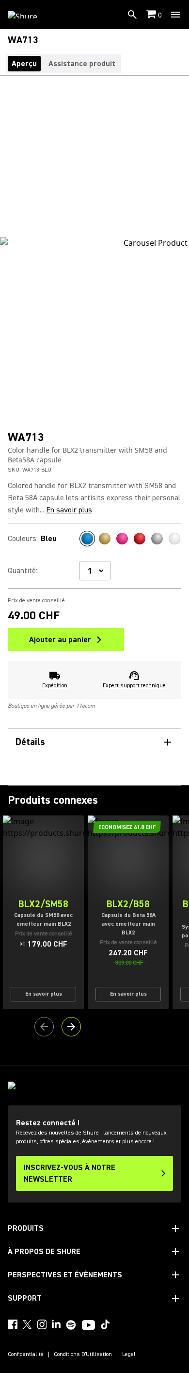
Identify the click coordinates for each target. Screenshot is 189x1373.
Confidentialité (26, 1354)
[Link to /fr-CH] (29, 14)
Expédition (54, 685)
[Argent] (157, 538)
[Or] (104, 538)
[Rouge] (139, 538)
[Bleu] (87, 538)
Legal (129, 1354)
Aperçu (24, 63)
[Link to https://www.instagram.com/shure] (42, 1324)
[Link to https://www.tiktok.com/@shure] (105, 1324)
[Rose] (122, 538)
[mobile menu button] (175, 14)
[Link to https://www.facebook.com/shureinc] (12, 1324)
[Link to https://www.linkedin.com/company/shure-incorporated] (56, 1324)
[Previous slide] (44, 1026)
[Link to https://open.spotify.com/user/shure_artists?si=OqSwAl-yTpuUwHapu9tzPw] (71, 1325)
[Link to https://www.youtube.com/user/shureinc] (88, 1326)
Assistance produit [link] (81, 63)
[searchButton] (132, 14)
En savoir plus (69, 510)
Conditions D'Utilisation (83, 1354)
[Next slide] (71, 1026)
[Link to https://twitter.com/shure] (27, 1324)
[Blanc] (174, 538)
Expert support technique (134, 685)
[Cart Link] (152, 14)
